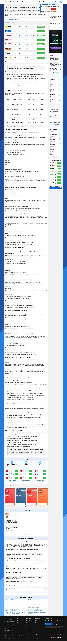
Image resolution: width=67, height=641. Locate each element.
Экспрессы (19, 624)
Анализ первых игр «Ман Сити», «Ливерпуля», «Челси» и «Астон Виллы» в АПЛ (55, 64)
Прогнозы (19, 1)
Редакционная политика (38, 623)
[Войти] (58, 1)
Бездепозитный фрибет (11, 319)
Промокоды (37, 630)
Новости (19, 626)
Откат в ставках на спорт (54, 109)
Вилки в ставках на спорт (55, 122)
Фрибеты (37, 628)
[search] (52, 2)
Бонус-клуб (9, 154)
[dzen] (59, 624)
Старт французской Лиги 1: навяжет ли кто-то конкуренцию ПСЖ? (55, 69)
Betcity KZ (7, 373)
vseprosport (9, 2)
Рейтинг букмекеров (34, 1)
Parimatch (7, 249)
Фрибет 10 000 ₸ (10, 343)
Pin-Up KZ (7, 362)
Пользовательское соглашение (9, 630)
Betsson (6, 282)
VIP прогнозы (37, 618)
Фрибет (8, 150)
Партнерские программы (28, 625)
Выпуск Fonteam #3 (10, 606)
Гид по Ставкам (29, 620)
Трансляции (28, 622)
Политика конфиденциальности (9, 628)
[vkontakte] (56, 624)
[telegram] (54, 624)
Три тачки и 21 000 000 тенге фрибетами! (14, 599)
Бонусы (40, 1)
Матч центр (28, 618)
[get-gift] (55, 2)
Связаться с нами (48, 623)
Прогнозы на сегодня (25, 1)
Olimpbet (7, 137)
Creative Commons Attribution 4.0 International (25, 634)
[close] (55, 4)
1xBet (6, 216)
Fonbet (6, 312)
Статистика (28, 628)
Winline (6, 336)
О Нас (36, 620)
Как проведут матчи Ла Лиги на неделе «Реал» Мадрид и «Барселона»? (55, 59)
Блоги (44, 1)
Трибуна (19, 631)
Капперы (28, 630)
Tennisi (6, 179)
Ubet (6, 367)
